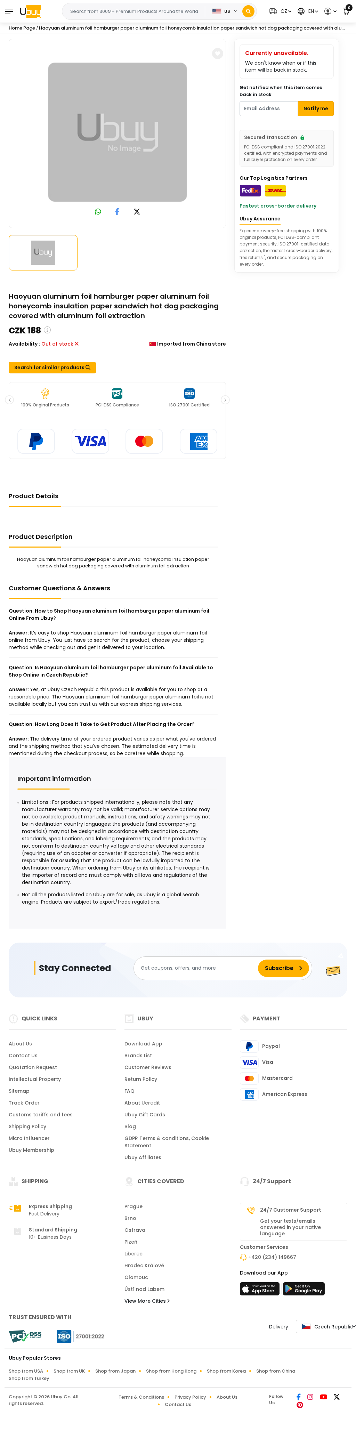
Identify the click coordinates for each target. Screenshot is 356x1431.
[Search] (248, 11)
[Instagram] (311, 1397)
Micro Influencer (29, 1138)
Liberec (133, 1253)
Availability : (24, 343)
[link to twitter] (137, 212)
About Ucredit (142, 1102)
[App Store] (261, 1291)
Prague (133, 1206)
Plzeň (130, 1241)
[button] (279, 11)
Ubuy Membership (31, 1150)
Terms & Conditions (141, 1397)
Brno (130, 1218)
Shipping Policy (27, 1126)
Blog (130, 1126)
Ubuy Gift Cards (144, 1114)
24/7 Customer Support (290, 1210)
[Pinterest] (300, 1405)
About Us (20, 1043)
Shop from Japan (115, 1371)
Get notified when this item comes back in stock (281, 91)
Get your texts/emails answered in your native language (290, 1227)
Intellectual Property (35, 1079)
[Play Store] (304, 1291)
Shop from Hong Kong (171, 1371)
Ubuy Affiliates (142, 1157)
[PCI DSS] (25, 1336)
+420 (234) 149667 (272, 1257)
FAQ (129, 1091)
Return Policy (140, 1079)
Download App (143, 1043)
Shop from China (275, 1371)
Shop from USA (26, 1371)
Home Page (22, 28)
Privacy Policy (190, 1397)
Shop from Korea (226, 1371)
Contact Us (23, 1055)
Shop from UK (69, 1371)
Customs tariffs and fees (41, 1114)
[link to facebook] (117, 212)
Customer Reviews (147, 1067)
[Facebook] (299, 1397)
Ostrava (134, 1230)
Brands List (138, 1055)
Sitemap (19, 1091)
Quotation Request (33, 1067)
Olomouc (136, 1277)
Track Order (24, 1102)
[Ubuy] (30, 11)
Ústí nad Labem (144, 1289)
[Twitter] (336, 1397)
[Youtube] (324, 1397)
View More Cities (145, 1300)
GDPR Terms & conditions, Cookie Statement (166, 1142)
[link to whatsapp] (98, 212)
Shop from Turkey (29, 1378)
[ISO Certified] (77, 1336)
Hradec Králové (144, 1265)
